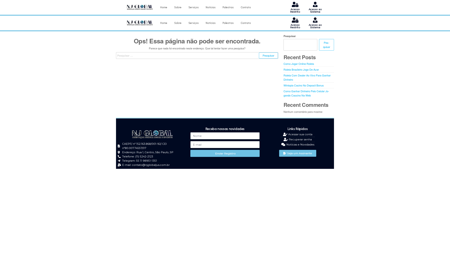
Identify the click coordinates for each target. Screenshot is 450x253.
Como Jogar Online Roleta (299, 64)
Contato (246, 7)
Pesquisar (290, 36)
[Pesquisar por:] (197, 55)
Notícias (211, 7)
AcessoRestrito (295, 10)
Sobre (177, 7)
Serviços (193, 7)
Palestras (228, 7)
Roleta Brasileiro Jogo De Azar (301, 69)
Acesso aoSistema (315, 10)
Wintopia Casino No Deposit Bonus (304, 85)
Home (163, 7)
